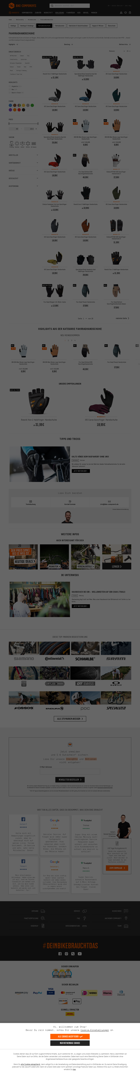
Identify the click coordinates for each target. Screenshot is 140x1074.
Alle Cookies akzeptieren (68, 1036)
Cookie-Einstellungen (95, 1030)
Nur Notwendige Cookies (70, 1043)
